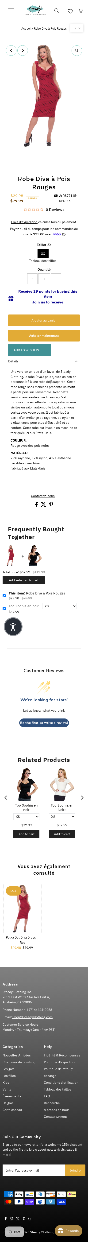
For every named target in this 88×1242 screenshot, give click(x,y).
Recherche (52, 1103)
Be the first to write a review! (44, 723)
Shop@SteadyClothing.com (32, 1017)
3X (43, 254)
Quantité (44, 269)
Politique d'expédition (60, 1062)
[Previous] (11, 50)
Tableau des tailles (43, 261)
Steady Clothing (41, 1232)
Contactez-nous (43, 496)
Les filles (9, 1076)
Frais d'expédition (24, 222)
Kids (6, 1082)
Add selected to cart (23, 580)
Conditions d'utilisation (61, 1082)
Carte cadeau (12, 1110)
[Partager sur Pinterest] (51, 505)
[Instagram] (11, 1219)
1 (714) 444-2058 (39, 1010)
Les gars (9, 1069)
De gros (8, 1103)
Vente (7, 1089)
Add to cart (26, 834)
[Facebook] (6, 1219)
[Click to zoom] (77, 50)
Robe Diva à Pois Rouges (37, 593)
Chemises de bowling (18, 1062)
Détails (13, 361)
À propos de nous (56, 1110)
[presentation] (6, 797)
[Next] (22, 50)
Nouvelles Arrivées (17, 1055)
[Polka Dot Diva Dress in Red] (23, 908)
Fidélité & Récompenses (62, 1055)
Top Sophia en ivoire (62, 807)
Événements (12, 1096)
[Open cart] (81, 10)
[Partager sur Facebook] (36, 505)
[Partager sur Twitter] (44, 505)
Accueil (26, 29)
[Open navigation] (11, 10)
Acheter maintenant (44, 336)
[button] (76, 28)
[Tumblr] (29, 1219)
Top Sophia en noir (24, 606)
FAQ (47, 1096)
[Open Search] (56, 10)
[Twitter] (18, 1219)
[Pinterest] (24, 1219)
